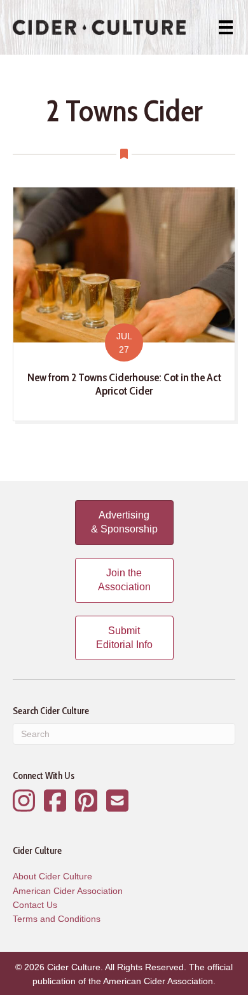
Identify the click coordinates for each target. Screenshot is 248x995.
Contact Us (35, 905)
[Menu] (225, 27)
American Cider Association (68, 891)
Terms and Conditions (56, 919)
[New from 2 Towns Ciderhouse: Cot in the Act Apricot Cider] (124, 304)
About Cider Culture (52, 876)
